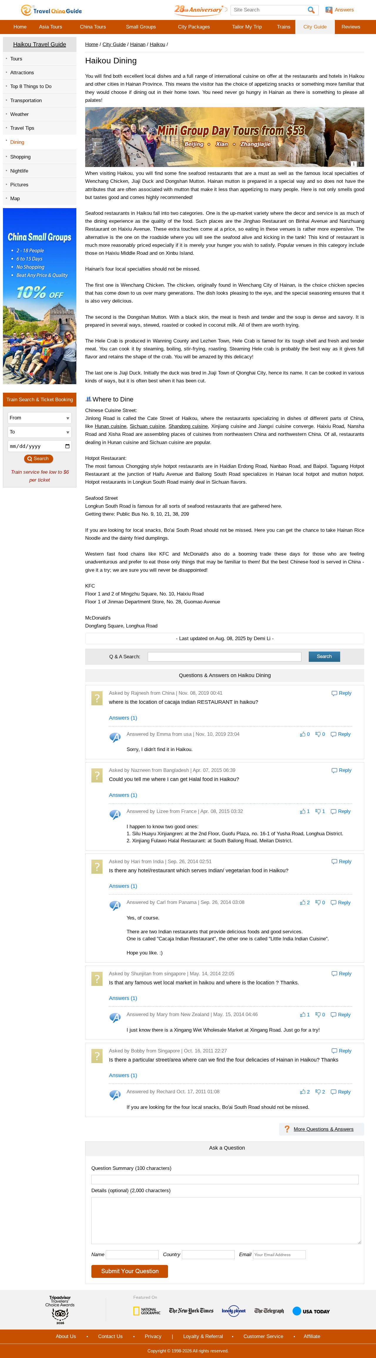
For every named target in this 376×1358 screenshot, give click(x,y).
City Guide (315, 27)
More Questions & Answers (324, 1129)
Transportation (26, 100)
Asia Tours (50, 27)
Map (15, 198)
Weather (19, 114)
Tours (16, 59)
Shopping (20, 157)
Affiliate (312, 1336)
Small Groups (141, 27)
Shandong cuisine (188, 426)
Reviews (351, 27)
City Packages (194, 27)
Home (20, 27)
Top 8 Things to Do (30, 86)
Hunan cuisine (111, 426)
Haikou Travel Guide (39, 44)
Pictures (19, 185)
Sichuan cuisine (147, 426)
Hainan (137, 44)
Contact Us (110, 1336)
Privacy (153, 1336)
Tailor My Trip (247, 27)
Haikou (157, 44)
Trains (284, 27)
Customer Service (263, 1336)
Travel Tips (22, 128)
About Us (66, 1336)
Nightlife (19, 171)
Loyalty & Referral (203, 1336)
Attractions (22, 72)
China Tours (93, 27)
